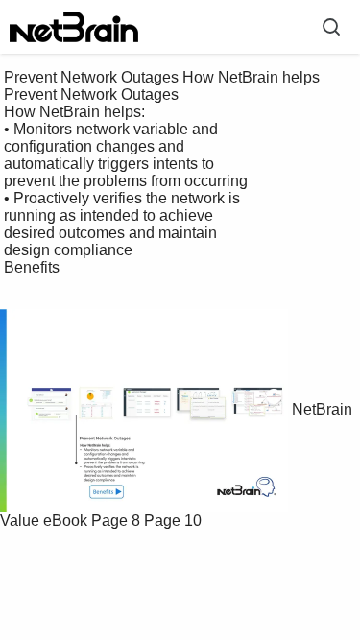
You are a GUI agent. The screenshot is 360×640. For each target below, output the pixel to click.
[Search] (331, 27)
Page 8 (115, 520)
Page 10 (173, 520)
